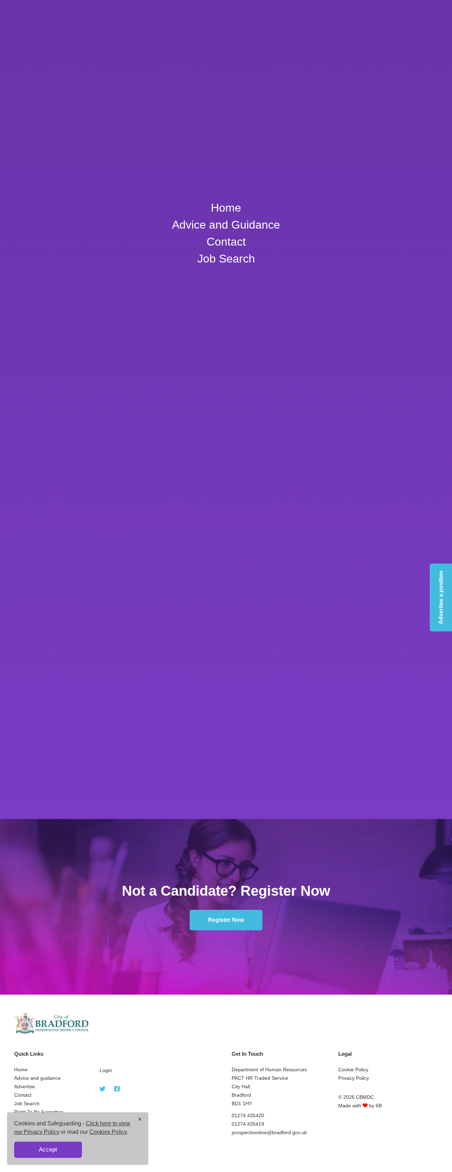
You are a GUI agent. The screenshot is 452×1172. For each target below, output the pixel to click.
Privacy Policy (353, 1078)
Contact (226, 241)
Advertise (24, 1086)
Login (106, 1070)
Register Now (226, 920)
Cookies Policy (108, 1132)
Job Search (226, 258)
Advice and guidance (37, 1078)
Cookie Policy (353, 1069)
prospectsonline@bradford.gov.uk (269, 1132)
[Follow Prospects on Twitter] (103, 1089)
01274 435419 (248, 1124)
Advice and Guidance (226, 224)
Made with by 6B (360, 1105)
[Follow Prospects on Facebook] (117, 1089)
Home (226, 207)
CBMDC (365, 1097)
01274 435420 (248, 1115)
